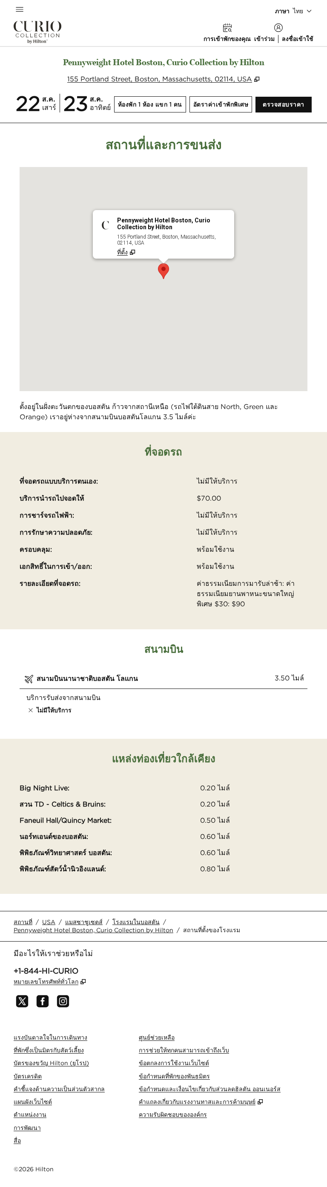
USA (48, 922)
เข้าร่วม (264, 39)
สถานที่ (23, 922)
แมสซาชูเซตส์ (84, 922)
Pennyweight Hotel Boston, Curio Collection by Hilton (93, 930)
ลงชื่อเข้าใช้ (297, 39)
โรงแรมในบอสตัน (136, 922)
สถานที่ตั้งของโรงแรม (211, 930)
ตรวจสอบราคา (287, 104)
